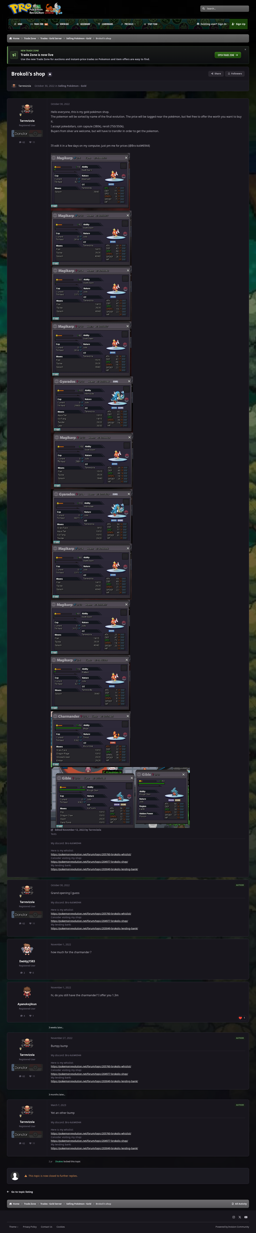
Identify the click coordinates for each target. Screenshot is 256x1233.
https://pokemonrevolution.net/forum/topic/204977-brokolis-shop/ (89, 861)
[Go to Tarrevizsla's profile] (14, 86)
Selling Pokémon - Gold (72, 85)
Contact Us (46, 1226)
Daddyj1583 (27, 961)
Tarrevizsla (24, 85)
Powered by (232, 1226)
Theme (13, 1226)
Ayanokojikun (27, 1004)
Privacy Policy (30, 1226)
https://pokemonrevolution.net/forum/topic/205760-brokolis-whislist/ (91, 854)
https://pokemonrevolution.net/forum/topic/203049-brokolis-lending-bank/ (94, 869)
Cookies (61, 1226)
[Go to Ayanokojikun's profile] (27, 992)
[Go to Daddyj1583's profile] (27, 949)
